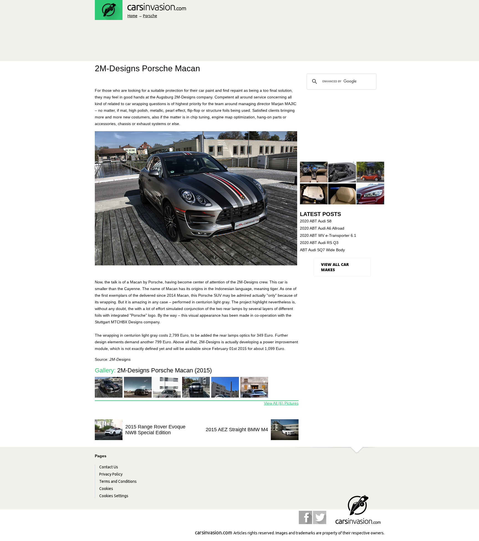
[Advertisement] (196, 42)
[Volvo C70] (342, 172)
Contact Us (108, 467)
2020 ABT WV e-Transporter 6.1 (328, 235)
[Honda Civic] (314, 172)
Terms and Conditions (118, 481)
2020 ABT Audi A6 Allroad (322, 228)
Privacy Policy (111, 474)
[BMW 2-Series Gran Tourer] (370, 194)
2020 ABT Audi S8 (316, 221)
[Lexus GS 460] (314, 194)
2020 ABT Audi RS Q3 (319, 242)
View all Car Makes (335, 267)
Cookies (106, 488)
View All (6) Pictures (281, 403)
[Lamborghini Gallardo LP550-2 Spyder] (342, 194)
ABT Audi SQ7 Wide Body (322, 250)
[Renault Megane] (370, 172)
